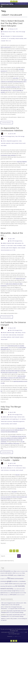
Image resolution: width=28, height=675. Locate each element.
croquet (19, 565)
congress (15, 565)
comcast (23, 326)
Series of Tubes (11, 31)
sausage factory (15, 580)
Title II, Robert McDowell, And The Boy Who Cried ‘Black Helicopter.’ (12, 23)
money (13, 576)
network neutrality (19, 37)
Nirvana (13, 626)
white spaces (13, 584)
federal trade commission (6, 413)
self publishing (21, 580)
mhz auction (8, 576)
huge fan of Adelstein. (22, 158)
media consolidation (17, 241)
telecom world (22, 140)
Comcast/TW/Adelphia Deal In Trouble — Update (13, 450)
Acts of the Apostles (15, 594)
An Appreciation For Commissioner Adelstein (12, 127)
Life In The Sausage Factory (8, 134)
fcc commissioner (18, 458)
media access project (18, 573)
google (9, 571)
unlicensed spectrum (15, 582)
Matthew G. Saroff (5, 608)
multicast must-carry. (20, 273)
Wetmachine (7, 4)
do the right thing (13, 411)
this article (14, 481)
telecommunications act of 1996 (8, 245)
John (2, 596)
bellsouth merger (10, 326)
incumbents (22, 571)
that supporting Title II (6, 88)
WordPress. (18, 626)
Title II (7, 39)
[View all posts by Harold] (7, 29)
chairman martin (20, 409)
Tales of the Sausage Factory (15, 237)
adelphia (4, 239)
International (5, 31)
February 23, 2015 (14, 28)
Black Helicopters (6, 35)
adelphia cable (5, 409)
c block (13, 563)
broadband (18, 561)
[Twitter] (14, 2)
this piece (17, 464)
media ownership (12, 328)
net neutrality (12, 37)
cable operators (18, 239)
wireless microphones (20, 584)
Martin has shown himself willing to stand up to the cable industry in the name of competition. (13, 370)
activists (4, 138)
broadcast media (10, 239)
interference (2, 573)
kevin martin (10, 241)
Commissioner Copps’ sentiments (8, 152)
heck (18, 571)
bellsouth (4, 326)
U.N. (10, 39)
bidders (12, 561)
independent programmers (12, 138)
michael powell (20, 328)
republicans (8, 330)
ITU (7, 37)
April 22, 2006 (13, 454)
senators (22, 330)
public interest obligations (11, 243)
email (6, 568)
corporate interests (5, 411)
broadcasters (22, 561)
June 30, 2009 (13, 132)
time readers (4, 142)
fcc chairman (22, 411)
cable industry (18, 326)
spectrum (2, 582)
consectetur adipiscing (20, 622)
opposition (8, 140)
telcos (6, 582)
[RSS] (16, 2)
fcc (11, 35)
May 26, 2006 (13, 322)
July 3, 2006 (12, 235)
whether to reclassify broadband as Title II (10, 85)
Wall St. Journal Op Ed (5, 45)
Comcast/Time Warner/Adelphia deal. (9, 423)
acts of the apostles (5, 561)
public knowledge (7, 580)
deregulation (2, 568)
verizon (21, 582)
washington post (7, 584)
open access (19, 578)
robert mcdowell (14, 140)
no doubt (15, 578)
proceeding (3, 330)
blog (15, 561)
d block (23, 565)
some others (16, 76)
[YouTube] (11, 2)
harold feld (14, 571)
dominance (9, 458)
